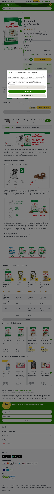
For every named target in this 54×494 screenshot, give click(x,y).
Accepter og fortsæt (27, 91)
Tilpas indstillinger (27, 87)
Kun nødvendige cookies (27, 95)
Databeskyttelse (12, 83)
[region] (27, 84)
